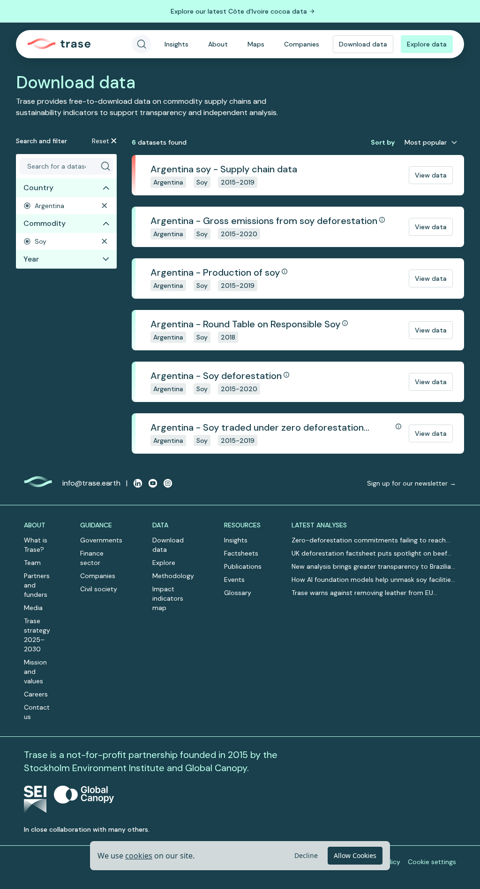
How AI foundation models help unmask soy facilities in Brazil (373, 579)
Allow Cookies (355, 855)
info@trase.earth (91, 483)
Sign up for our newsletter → (411, 483)
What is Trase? (35, 545)
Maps (256, 44)
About (218, 44)
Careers (36, 694)
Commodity (44, 223)
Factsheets (241, 553)
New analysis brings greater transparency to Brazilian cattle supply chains (373, 566)
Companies (301, 44)
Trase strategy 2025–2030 (37, 635)
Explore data (427, 44)
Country (38, 188)
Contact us (37, 712)
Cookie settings (432, 862)
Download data (363, 44)
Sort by (383, 142)
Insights (176, 44)
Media (33, 607)
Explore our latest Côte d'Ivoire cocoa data (239, 11)
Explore (163, 562)
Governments (101, 540)
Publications (243, 566)
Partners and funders (37, 585)
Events (234, 579)
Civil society (98, 589)
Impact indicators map (167, 598)
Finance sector (92, 558)
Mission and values (35, 671)
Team (32, 562)
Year (31, 259)
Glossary (237, 592)
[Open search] (141, 44)
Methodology (173, 576)
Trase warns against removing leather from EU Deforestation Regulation (362, 592)
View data (431, 175)
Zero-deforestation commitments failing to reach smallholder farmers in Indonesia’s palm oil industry (370, 540)
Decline (306, 855)
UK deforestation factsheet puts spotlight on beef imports (369, 553)
